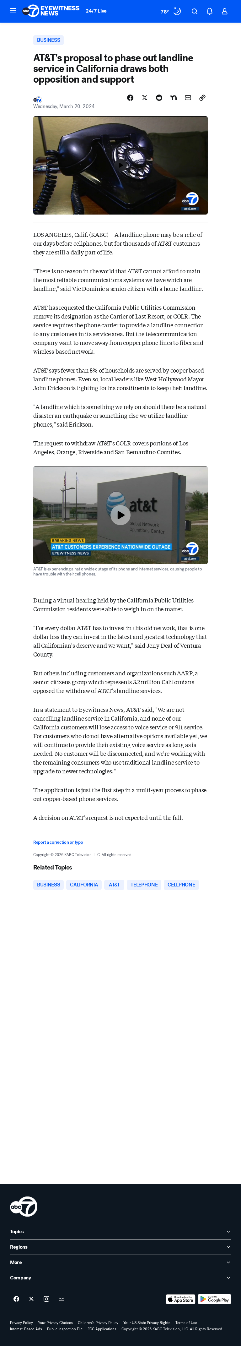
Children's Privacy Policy (98, 1323)
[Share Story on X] (144, 97)
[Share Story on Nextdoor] (173, 97)
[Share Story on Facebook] (130, 97)
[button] (13, 10)
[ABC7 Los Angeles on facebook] (16, 1299)
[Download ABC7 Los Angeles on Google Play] (214, 1299)
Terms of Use (186, 1323)
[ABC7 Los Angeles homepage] (50, 11)
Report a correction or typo (58, 842)
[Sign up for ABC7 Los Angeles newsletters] (61, 1299)
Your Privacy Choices (55, 1323)
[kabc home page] (23, 1206)
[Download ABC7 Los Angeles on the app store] (181, 1299)
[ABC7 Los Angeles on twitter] (31, 1299)
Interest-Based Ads (26, 1329)
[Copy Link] (202, 97)
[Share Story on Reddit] (159, 97)
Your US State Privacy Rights (146, 1323)
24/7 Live (96, 11)
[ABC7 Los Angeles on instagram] (46, 1299)
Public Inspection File (65, 1329)
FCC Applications (102, 1329)
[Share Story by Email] (188, 97)
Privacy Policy (21, 1323)
